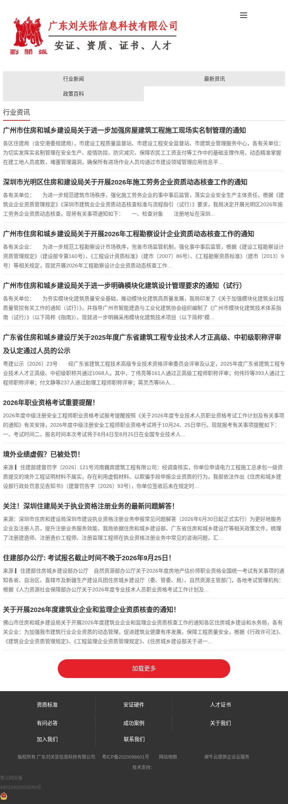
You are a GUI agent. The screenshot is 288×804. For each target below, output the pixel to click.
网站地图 (168, 757)
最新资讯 (214, 79)
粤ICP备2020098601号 (125, 757)
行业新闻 (73, 79)
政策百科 (73, 94)
